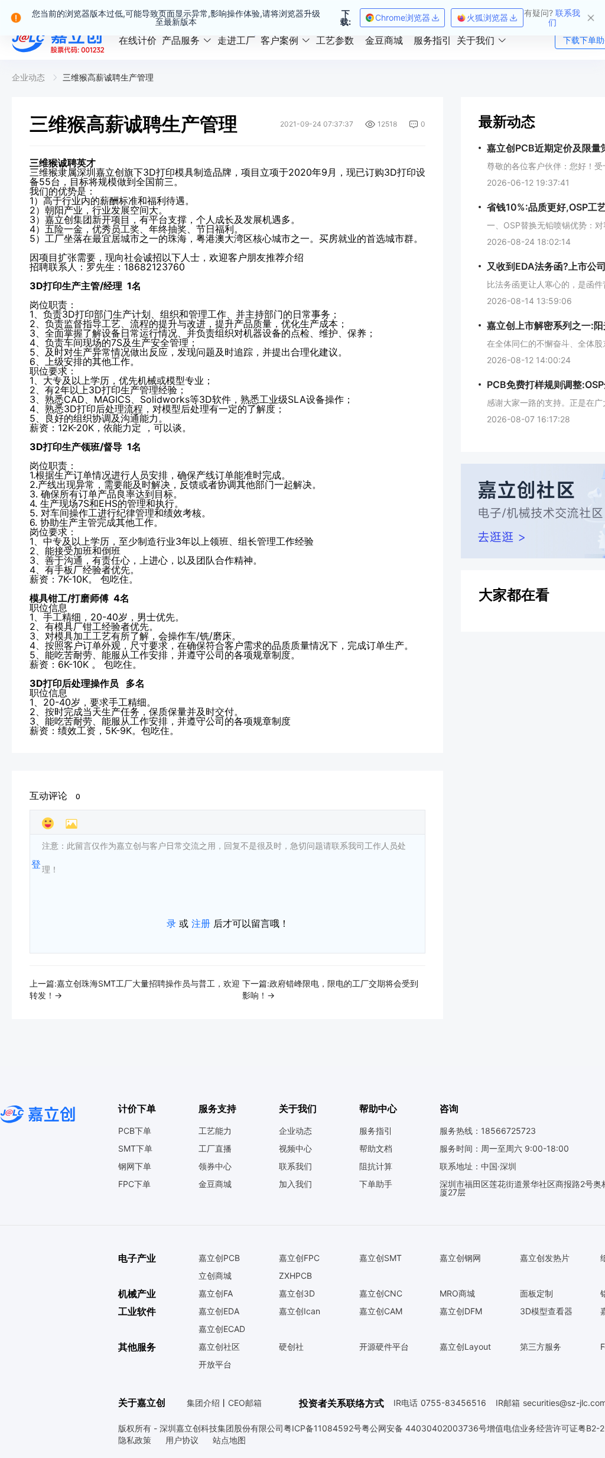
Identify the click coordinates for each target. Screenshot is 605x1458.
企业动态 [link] (29, 77)
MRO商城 (457, 1293)
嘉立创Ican (299, 1311)
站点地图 (229, 1440)
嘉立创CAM (380, 1311)
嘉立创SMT (380, 1258)
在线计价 (138, 40)
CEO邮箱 (245, 1403)
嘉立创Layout (465, 1347)
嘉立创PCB (219, 1258)
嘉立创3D (297, 1293)
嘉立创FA (216, 1293)
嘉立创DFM (461, 1311)
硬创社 (291, 1347)
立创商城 (215, 1276)
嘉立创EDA (219, 1311)
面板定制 (536, 1293)
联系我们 (295, 1166)
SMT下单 (135, 1149)
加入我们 (295, 1184)
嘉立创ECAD (222, 1329)
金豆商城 (384, 40)
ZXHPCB (295, 1276)
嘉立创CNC (380, 1293)
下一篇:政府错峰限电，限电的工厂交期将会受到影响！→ (330, 989)
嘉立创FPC (299, 1258)
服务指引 (432, 40)
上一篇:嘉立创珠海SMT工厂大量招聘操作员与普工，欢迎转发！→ (135, 989)
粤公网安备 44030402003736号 (424, 1428)
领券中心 (215, 1166)
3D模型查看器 (546, 1311)
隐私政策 (136, 1440)
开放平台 (215, 1364)
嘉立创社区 (219, 1347)
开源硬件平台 (384, 1347)
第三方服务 (540, 1347)
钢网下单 (134, 1166)
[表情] (48, 823)
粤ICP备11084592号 (323, 1428)
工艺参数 (335, 40)
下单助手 (375, 1184)
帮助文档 (375, 1149)
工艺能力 (215, 1131)
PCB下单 (134, 1131)
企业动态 (295, 1131)
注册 (200, 923)
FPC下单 (134, 1184)
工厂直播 (215, 1149)
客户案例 (279, 40)
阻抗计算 (375, 1166)
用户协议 (183, 1440)
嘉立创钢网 (460, 1258)
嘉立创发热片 (545, 1258)
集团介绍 (203, 1403)
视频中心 (295, 1149)
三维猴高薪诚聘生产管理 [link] (108, 77)
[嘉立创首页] (60, 40)
